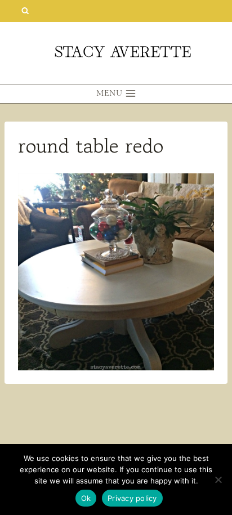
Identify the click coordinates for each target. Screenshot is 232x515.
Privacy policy (132, 498)
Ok (86, 498)
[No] (218, 479)
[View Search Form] (25, 11)
